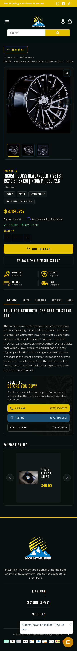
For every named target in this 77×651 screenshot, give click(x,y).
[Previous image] (9, 101)
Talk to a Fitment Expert (41, 260)
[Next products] (67, 477)
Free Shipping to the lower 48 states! (24, 3)
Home (7, 57)
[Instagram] (57, 3)
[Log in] (63, 21)
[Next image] (67, 101)
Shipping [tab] (40, 300)
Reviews (10, 186)
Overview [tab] (11, 300)
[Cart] (70, 21)
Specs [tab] (26, 300)
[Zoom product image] (66, 73)
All (14, 57)
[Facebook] (63, 3)
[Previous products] (10, 477)
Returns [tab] (57, 300)
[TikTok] (69, 3)
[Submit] (57, 32)
